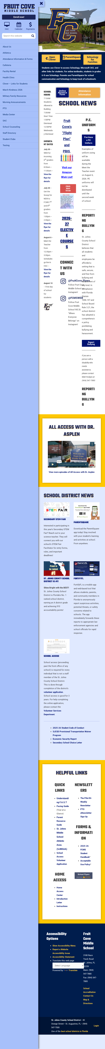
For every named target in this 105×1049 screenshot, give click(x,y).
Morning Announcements (14, 102)
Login (96, 1025)
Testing (6, 145)
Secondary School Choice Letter (67, 742)
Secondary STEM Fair (55, 519)
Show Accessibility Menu (63, 945)
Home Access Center (60, 891)
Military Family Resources (14, 96)
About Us (7, 46)
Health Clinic (8, 77)
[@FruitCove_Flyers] (63, 281)
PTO (5, 108)
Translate (73, 970)
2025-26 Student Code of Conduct (68, 728)
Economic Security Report (65, 739)
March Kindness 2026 (12, 90)
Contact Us (88, 996)
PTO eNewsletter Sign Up (86, 813)
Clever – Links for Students (15, 83)
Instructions (62, 906)
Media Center (9, 114)
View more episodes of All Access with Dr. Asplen (71, 472)
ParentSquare (81, 522)
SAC (5, 120)
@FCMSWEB (75, 297)
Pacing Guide (63, 806)
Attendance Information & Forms (18, 59)
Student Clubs (9, 139)
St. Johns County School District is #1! (57, 580)
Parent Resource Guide (61, 821)
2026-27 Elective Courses (66, 232)
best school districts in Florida (74, 1031)
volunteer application (53, 692)
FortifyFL (79, 578)
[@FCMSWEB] (63, 299)
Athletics (7, 53)
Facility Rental (9, 71)
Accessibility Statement (63, 957)
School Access (51, 656)
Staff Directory (9, 133)
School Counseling (11, 127)
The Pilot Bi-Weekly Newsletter (86, 802)
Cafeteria (7, 65)
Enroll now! (18, 17)
